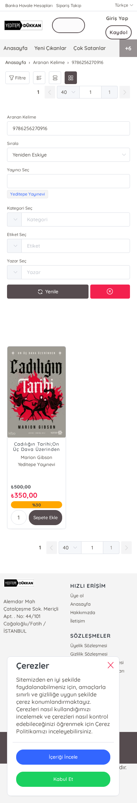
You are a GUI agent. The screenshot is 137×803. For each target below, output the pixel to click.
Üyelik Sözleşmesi (88, 645)
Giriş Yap (117, 18)
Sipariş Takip (68, 5)
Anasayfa (15, 48)
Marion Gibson (36, 457)
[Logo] (23, 25)
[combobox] (68, 181)
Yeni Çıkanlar (50, 48)
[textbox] (68, 181)
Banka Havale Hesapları (29, 5)
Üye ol (77, 595)
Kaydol (119, 32)
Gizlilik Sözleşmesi (88, 654)
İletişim (77, 621)
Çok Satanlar (89, 48)
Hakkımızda (82, 612)
